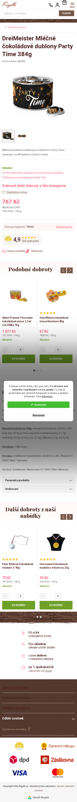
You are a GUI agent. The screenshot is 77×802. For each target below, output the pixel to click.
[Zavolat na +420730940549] (51, 5)
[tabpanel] (18, 321)
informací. (47, 396)
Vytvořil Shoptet (41, 797)
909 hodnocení (30, 240)
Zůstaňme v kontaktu (14, 729)
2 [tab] (37, 370)
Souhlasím (40, 404)
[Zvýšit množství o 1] (20, 349)
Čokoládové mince (16, 192)
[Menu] (72, 5)
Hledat (66, 13)
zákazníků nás (40, 670)
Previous (63, 270)
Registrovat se (64, 226)
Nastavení (39, 415)
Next (70, 270)
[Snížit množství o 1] (5, 349)
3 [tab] (41, 370)
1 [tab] (34, 370)
